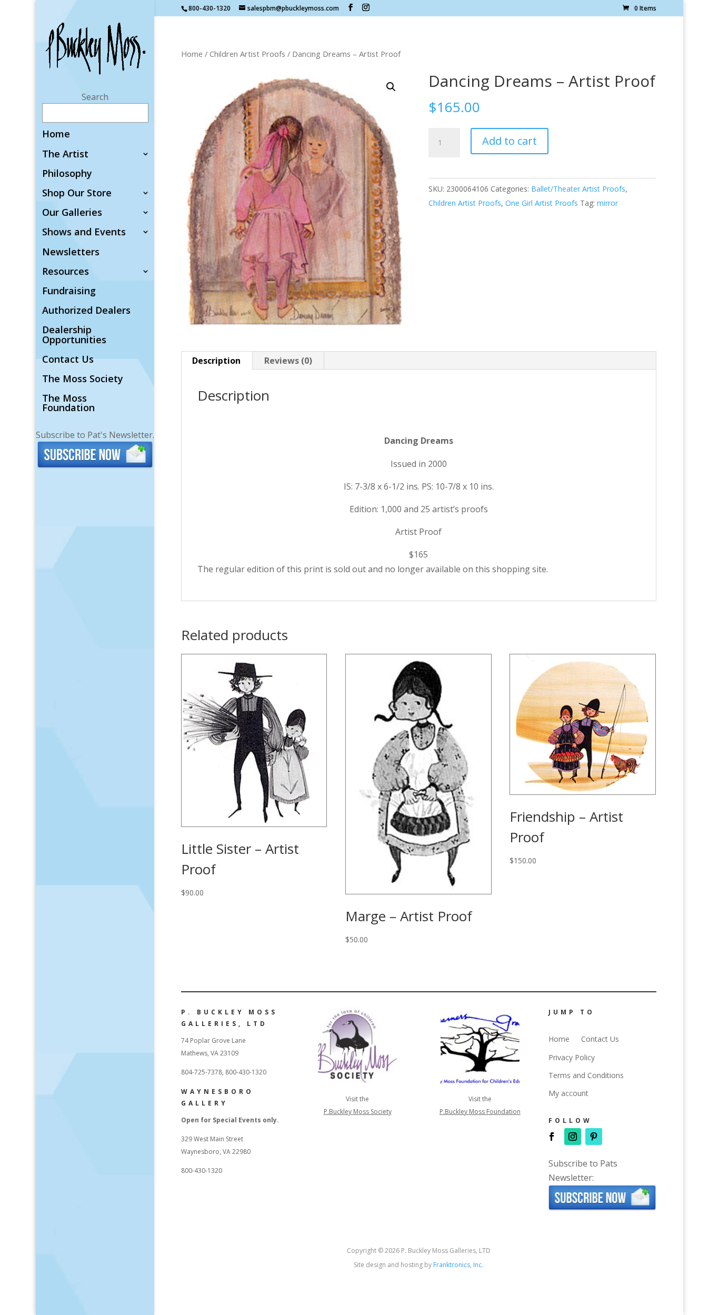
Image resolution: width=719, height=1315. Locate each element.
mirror (607, 203)
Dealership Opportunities (74, 335)
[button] (391, 86)
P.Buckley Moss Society (358, 1111)
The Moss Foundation (68, 403)
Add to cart (509, 141)
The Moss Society (82, 379)
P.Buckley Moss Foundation (480, 1111)
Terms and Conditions (586, 1075)
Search (95, 97)
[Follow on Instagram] (572, 1136)
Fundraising (69, 291)
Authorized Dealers (86, 310)
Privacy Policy (571, 1057)
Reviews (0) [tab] (288, 360)
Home (56, 134)
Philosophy (67, 174)
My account (568, 1093)
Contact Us (68, 359)
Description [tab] (216, 360)
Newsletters (70, 252)
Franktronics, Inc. (458, 1264)
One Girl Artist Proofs (541, 203)
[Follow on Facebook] (551, 1136)
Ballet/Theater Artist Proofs (578, 189)
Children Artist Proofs (247, 53)
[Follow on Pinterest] (593, 1136)
